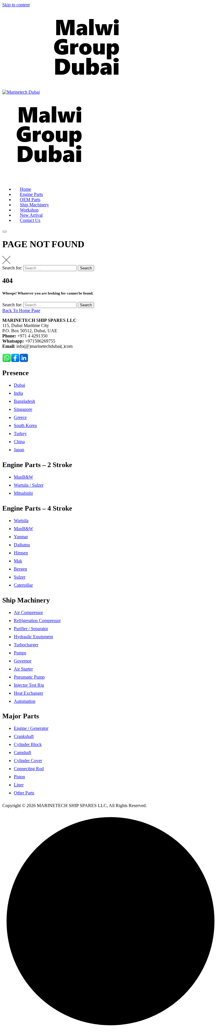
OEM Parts (30, 199)
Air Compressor (28, 612)
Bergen (20, 568)
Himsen (21, 552)
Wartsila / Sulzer (28, 485)
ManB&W (23, 477)
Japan (19, 449)
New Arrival (31, 215)
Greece (20, 417)
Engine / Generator (31, 728)
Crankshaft (24, 736)
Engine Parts (31, 194)
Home (25, 189)
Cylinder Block (28, 744)
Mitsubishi (23, 493)
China (19, 441)
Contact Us (30, 220)
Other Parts (24, 792)
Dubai (19, 385)
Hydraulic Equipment (33, 636)
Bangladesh (24, 401)
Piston (19, 776)
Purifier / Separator (31, 628)
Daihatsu (22, 544)
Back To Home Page (21, 310)
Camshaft (22, 752)
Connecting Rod (29, 768)
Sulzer (19, 577)
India (18, 393)
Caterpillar (23, 585)
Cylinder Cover (28, 760)
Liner (19, 784)
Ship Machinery (34, 204)
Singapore (23, 409)
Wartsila (21, 520)
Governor (22, 660)
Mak (18, 560)
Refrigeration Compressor (37, 620)
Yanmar (21, 536)
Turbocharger (26, 644)
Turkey (20, 433)
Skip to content (16, 4)
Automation (24, 701)
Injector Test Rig (29, 685)
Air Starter (23, 668)
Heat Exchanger (28, 693)
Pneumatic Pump (29, 677)
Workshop (29, 209)
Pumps (20, 652)
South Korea (25, 425)
